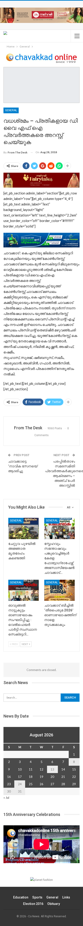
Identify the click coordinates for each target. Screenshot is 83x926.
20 (52, 777)
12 (41, 769)
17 (20, 777)
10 (20, 769)
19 (41, 777)
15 (74, 769)
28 (63, 784)
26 (41, 784)
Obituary (53, 904)
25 (31, 784)
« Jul (6, 797)
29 (74, 784)
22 (74, 777)
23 (9, 784)
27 (52, 784)
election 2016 (33, 904)
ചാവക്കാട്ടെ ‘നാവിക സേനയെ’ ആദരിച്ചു (23, 466)
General (11, 110)
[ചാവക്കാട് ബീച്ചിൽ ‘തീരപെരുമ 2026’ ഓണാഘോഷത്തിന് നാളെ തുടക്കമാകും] (59, 590)
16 (9, 777)
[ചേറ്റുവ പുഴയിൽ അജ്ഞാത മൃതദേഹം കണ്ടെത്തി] (23, 528)
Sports (37, 897)
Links (66, 897)
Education (20, 897)
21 (63, 777)
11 (31, 769)
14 (63, 769)
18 (31, 777)
